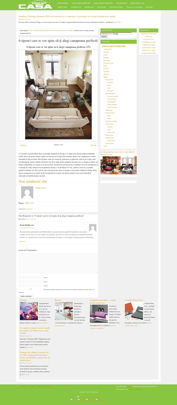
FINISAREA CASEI (149, 45)
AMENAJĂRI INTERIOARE (81, 3)
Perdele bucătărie (112, 104)
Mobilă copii (109, 110)
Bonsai (58, 300)
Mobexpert (110, 91)
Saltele (109, 118)
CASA (31, 30)
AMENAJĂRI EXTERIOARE (103, 3)
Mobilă (55, 30)
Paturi (109, 116)
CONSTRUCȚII (76, 7)
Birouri (106, 55)
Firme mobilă (109, 80)
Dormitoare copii (108, 63)
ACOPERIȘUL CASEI (148, 42)
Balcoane (106, 52)
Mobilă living (62, 30)
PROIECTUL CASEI (149, 50)
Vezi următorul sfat (33, 181)
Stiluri (105, 146)
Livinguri (106, 68)
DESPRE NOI (24, 386)
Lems (108, 88)
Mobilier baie (109, 135)
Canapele (70, 30)
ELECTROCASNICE (116, 7)
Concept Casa (37, 5)
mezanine (106, 74)
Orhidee (23, 300)
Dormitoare (107, 60)
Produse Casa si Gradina (134, 7)
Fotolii (109, 129)
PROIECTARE (62, 7)
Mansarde (106, 71)
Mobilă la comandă (110, 121)
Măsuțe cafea (111, 132)
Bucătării (106, 57)
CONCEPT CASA (148, 39)
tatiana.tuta (27, 19)
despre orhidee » (42, 323)
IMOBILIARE (89, 7)
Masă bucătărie (111, 102)
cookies (129, 386)
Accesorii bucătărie (112, 96)
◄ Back (23, 145)
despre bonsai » (60, 325)
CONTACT (32, 386)
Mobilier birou (109, 138)
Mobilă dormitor (110, 113)
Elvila (108, 85)
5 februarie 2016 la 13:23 (27, 228)
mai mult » (118, 22)
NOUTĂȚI (149, 7)
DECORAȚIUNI (121, 3)
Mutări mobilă (109, 143)
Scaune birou (111, 141)
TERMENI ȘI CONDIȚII (44, 386)
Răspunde (22, 241)
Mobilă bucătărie (110, 93)
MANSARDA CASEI (148, 48)
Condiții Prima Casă (134, 300)
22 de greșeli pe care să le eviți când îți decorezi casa (118, 153)
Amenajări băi (107, 49)
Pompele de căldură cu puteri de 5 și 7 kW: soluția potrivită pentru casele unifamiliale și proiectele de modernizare (35, 356)
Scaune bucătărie (112, 107)
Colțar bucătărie (111, 99)
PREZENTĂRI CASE (137, 3)
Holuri (105, 66)
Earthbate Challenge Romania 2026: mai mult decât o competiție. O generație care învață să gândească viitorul (67, 16)
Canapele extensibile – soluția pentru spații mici (103, 301)
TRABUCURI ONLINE (149, 53)
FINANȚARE (101, 7)
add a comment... (32, 219)
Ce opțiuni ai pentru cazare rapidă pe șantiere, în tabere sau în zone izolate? (34, 330)
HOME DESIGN (63, 3)
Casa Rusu (110, 82)
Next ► (94, 145)
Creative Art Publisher (134, 389)
